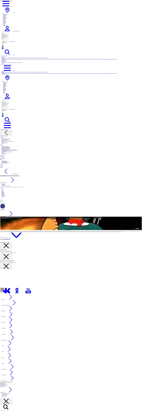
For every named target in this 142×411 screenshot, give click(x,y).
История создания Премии (5, 73)
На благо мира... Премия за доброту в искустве (6, 0)
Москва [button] (14, 12)
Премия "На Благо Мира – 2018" (13, 73)
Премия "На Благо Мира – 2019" (21, 73)
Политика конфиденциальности (6, 393)
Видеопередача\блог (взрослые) (6, 140)
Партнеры (1, 164)
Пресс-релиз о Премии (91, 73)
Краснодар (4, 21)
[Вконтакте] (6, 293)
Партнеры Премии (104, 73)
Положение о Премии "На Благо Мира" (83, 73)
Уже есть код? (3, 37)
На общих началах (4, 369)
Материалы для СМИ (4, 394)
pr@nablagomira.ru (2, 383)
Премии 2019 (3, 316)
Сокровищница (4, 60)
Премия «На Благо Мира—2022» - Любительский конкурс (9, 149)
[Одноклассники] (17, 293)
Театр (2, 143)
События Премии (13, 62)
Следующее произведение (3, 182)
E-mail (4, 31)
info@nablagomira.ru (2, 384)
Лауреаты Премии (75, 73)
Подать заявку (2, 129)
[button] (7, 80)
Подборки (20, 62)
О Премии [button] (3, 58)
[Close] (6, 246)
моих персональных (12, 41)
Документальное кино (4, 139)
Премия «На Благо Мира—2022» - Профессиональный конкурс (10, 150)
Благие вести (3, 62)
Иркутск (4, 19)
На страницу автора (2, 216)
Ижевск (4, 18)
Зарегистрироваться (6, 35)
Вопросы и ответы (111, 73)
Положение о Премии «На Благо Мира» (7, 151)
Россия (4, 23)
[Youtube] (28, 293)
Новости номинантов (8, 62)
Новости (1, 159)
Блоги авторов (17, 62)
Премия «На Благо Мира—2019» (6, 147)
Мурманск (4, 22)
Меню (12, 6)
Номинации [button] (3, 71)
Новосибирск (5, 25)
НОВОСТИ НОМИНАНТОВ (5, 162)
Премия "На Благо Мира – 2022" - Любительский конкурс (49, 73)
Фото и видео (2, 155)
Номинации (1, 137)
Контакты (108, 73)
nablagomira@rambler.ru (3, 386)
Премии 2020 (3, 322)
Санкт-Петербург (5, 14)
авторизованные (11, 252)
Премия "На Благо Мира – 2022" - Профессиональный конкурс (65, 73)
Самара (4, 24)
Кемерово (4, 20)
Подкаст (3, 142)
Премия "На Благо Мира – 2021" (38, 73)
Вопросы (1, 167)
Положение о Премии (4, 395)
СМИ (2, 152)
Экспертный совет (96, 73)
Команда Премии (2, 392)
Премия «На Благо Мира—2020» (6, 148)
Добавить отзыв (7, 239)
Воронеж (4, 16)
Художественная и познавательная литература (7, 141)
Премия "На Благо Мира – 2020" (29, 73)
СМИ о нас (100, 73)
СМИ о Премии (4, 153)
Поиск (14, 54)
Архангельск (5, 15)
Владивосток (5, 17)
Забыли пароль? (4, 34)
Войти (2, 35)
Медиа (3, 351)
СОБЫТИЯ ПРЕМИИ (4, 161)
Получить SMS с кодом (4, 104)
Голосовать (5, 129)
